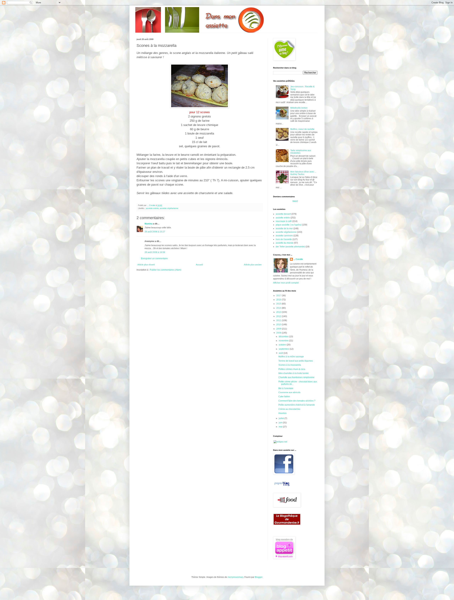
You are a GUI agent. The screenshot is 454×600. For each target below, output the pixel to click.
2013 (279, 312)
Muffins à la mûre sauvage (291, 356)
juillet (281, 418)
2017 (279, 295)
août (281, 353)
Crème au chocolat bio (289, 409)
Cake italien (284, 396)
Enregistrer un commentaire (154, 258)
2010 (279, 324)
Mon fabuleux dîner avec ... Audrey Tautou (303, 172)
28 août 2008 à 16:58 (155, 252)
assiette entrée (152, 208)
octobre (283, 344)
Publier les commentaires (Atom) (165, 270)
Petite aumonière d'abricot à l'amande (296, 405)
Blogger (258, 577)
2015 (279, 303)
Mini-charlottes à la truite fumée (293, 373)
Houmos (282, 413)
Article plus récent (146, 264)
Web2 (295, 201)
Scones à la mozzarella (289, 365)
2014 (279, 308)
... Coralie (298, 259)
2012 (279, 316)
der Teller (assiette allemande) (290, 246)
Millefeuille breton (299, 108)
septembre (284, 349)
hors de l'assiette (284, 239)
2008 (279, 333)
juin (281, 422)
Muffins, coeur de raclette (302, 129)
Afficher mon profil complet (286, 283)
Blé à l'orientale (285, 388)
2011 (279, 320)
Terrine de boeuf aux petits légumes (295, 361)
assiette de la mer (284, 228)
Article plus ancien (253, 264)
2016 (279, 299)
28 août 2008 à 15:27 (155, 231)
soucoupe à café (284, 221)
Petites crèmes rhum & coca (291, 369)
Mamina (149, 223)
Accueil (199, 264)
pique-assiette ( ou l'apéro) (288, 225)
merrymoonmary (235, 577)
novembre (284, 340)
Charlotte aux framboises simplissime (296, 377)
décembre (284, 336)
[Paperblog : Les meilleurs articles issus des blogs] (282, 486)
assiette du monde (285, 243)
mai (281, 426)
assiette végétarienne (169, 208)
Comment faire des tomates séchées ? (296, 401)
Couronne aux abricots (289, 392)
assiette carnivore (284, 235)
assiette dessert (283, 214)
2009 (279, 328)
